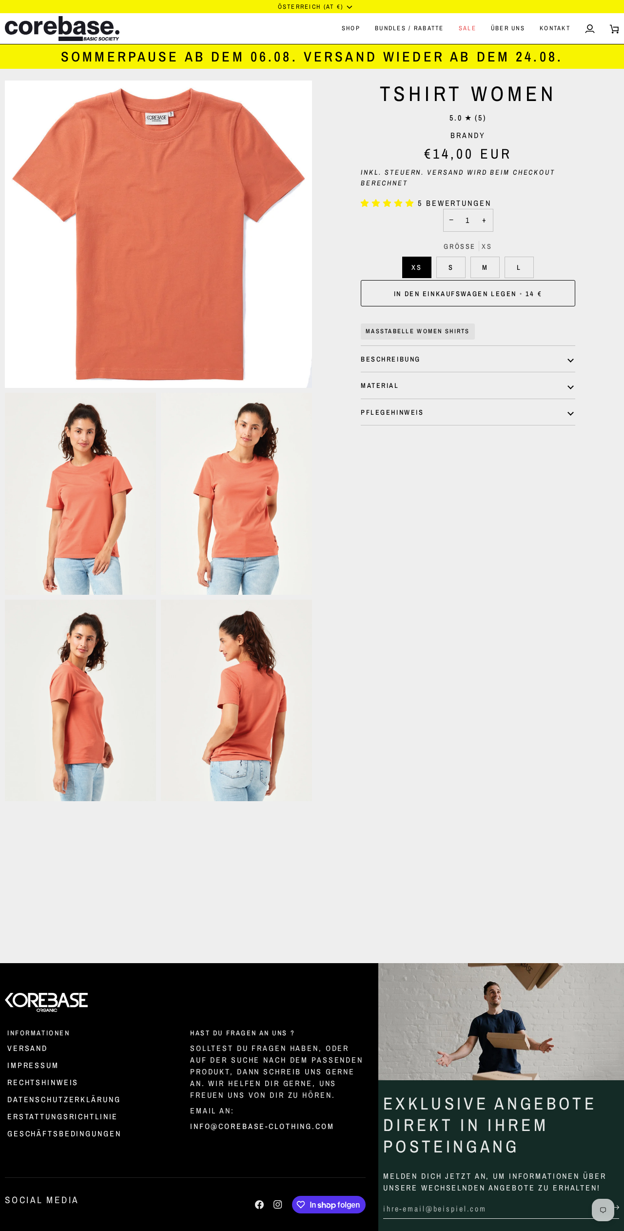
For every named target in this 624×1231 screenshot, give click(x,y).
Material (380, 385)
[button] (351, 28)
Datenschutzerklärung (63, 1099)
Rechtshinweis (42, 1082)
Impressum (33, 1065)
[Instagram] (277, 1204)
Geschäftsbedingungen (64, 1133)
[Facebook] (259, 1204)
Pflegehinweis (392, 412)
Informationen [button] (38, 1032)
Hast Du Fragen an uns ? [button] (242, 1032)
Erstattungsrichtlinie (62, 1116)
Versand (445, 172)
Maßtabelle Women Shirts (418, 331)
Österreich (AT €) (311, 6)
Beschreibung (391, 358)
